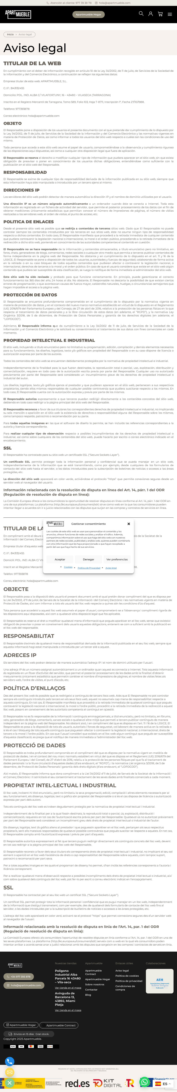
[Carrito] (160, 14)
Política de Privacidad (89, 568)
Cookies (68, 567)
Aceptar (60, 559)
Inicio (10, 34)
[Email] (9, 1072)
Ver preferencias (117, 559)
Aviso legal (111, 568)
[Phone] (9, 1061)
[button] (129, 524)
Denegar (88, 559)
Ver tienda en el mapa (68, 987)
